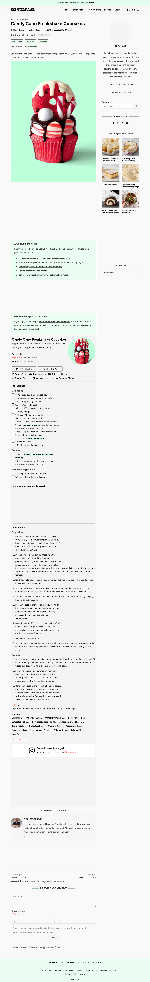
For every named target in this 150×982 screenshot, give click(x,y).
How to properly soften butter (33, 271)
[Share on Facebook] (61, 810)
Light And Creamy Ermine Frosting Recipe (130, 186)
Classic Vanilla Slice (109, 184)
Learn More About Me (120, 92)
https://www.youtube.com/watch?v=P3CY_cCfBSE (29, 490)
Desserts (18, 19)
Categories (78, 10)
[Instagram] (129, 10)
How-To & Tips (94, 10)
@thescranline (51, 752)
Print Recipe (43, 41)
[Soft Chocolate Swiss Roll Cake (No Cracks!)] (110, 199)
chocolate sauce (36, 438)
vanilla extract (34, 425)
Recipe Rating (18, 911)
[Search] (138, 10)
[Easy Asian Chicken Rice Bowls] (130, 199)
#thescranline (71, 752)
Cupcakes (25, 19)
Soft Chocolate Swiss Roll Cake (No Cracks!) (110, 212)
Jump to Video (30, 41)
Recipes (107, 10)
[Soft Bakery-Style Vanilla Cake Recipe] (130, 147)
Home (67, 10)
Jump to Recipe (17, 41)
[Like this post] (59, 810)
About (117, 10)
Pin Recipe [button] (51, 369)
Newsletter (69, 970)
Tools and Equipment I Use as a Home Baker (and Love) (44, 258)
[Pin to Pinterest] (63, 810)
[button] (12, 35)
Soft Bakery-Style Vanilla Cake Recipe (129, 160)
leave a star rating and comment (54, 321)
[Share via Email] (65, 810)
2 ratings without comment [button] (50, 881)
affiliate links (32, 46)
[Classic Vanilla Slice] (110, 173)
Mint (59, 947)
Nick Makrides (18, 30)
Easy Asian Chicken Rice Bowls (129, 212)
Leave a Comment (43, 35)
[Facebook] (127, 10)
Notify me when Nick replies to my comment (33, 932)
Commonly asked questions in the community (40, 266)
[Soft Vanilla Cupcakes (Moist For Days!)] (110, 147)
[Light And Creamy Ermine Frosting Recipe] (130, 173)
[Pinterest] (132, 10)
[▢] (13, 394)
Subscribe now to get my (75, 2)
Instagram (84, 325)
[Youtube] (134, 10)
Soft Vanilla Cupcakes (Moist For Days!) (110, 160)
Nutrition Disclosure (19, 740)
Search (105, 102)
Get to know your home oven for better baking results (44, 275)
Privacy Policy (91, 970)
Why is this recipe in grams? (32, 262)
